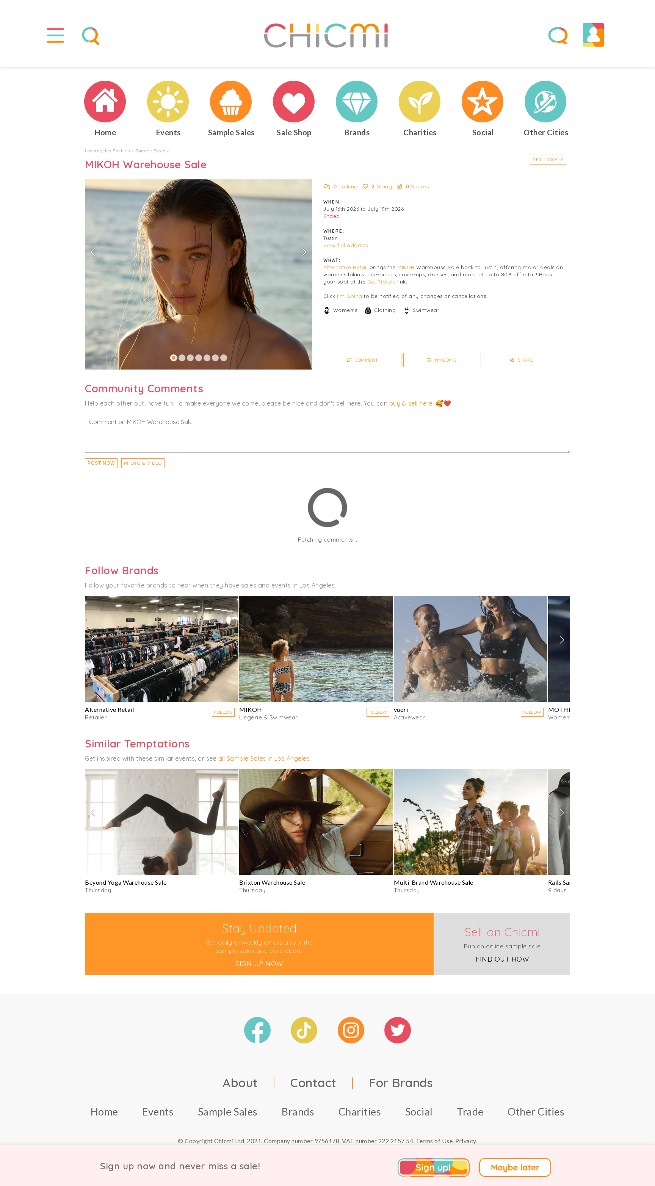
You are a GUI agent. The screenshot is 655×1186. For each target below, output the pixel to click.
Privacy (465, 1140)
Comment (366, 360)
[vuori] (470, 649)
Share (524, 360)
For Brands (400, 1082)
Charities (359, 1111)
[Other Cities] (546, 101)
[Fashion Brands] (357, 101)
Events (158, 1111)
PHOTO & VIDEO (143, 463)
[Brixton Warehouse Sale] (316, 822)
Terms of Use (434, 1140)
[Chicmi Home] (105, 101)
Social (419, 1111)
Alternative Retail (345, 267)
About (240, 1082)
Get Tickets (548, 159)
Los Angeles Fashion (107, 151)
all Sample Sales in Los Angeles (264, 758)
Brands (298, 1111)
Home (104, 1111)
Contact (313, 1082)
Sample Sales (150, 151)
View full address (345, 245)
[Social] (483, 101)
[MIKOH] (316, 649)
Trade (470, 1111)
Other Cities (536, 1111)
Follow (223, 712)
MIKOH (406, 267)
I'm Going (349, 296)
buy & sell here (411, 403)
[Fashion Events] (168, 101)
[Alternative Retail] (161, 649)
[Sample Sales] (231, 101)
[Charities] (420, 101)
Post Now (101, 463)
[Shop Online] (294, 101)
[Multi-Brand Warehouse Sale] (470, 822)
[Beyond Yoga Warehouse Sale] (161, 822)
